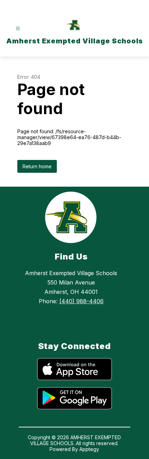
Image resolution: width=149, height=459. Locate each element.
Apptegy (89, 449)
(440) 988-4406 (81, 301)
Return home (37, 166)
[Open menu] (18, 29)
